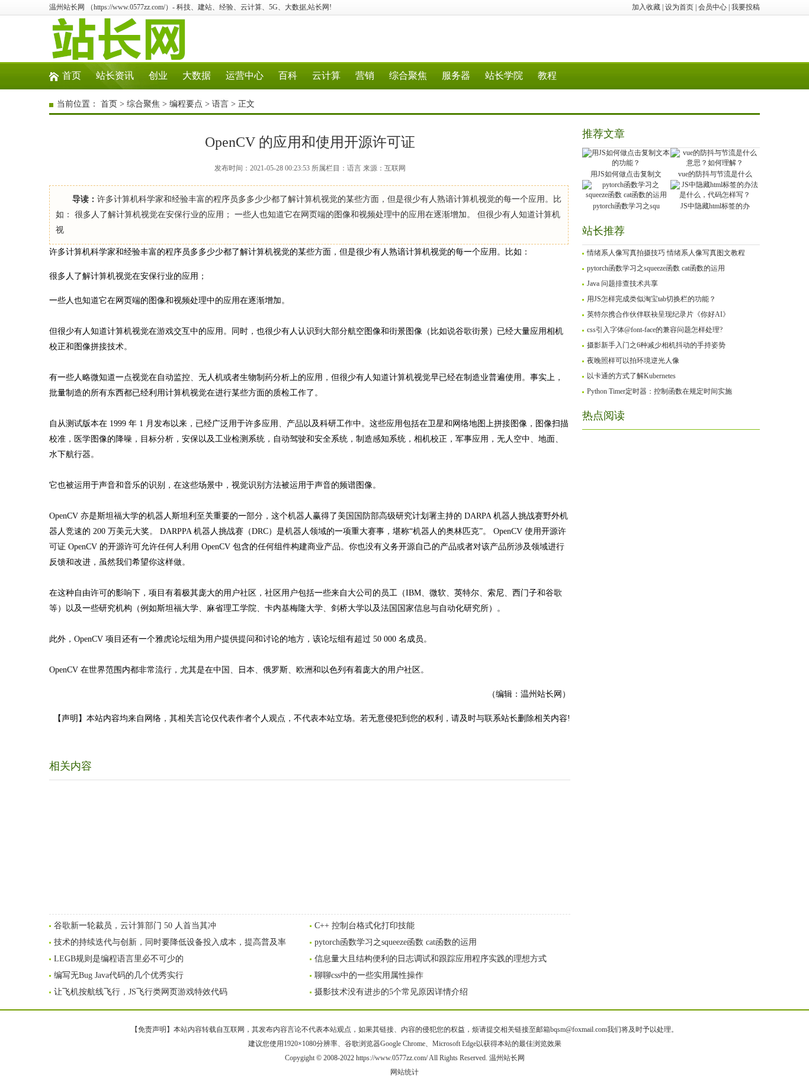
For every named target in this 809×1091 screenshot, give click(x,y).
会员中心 (712, 7)
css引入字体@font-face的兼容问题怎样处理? (655, 330)
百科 (287, 75)
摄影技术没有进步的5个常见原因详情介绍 (391, 991)
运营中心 (245, 75)
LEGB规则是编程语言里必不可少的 (119, 958)
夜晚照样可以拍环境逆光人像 (633, 360)
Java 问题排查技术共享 (622, 283)
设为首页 (679, 7)
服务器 (456, 75)
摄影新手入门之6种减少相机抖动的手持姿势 (656, 345)
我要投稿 (745, 7)
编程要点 (186, 103)
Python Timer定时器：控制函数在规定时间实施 (659, 391)
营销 (364, 75)
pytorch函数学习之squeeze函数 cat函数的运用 (395, 942)
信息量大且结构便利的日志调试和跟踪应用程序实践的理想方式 (430, 958)
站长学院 (504, 75)
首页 (71, 75)
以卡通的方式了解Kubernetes (631, 376)
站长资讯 (115, 75)
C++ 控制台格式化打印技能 (364, 925)
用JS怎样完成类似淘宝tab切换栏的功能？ (651, 299)
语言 (220, 103)
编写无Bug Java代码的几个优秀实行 (119, 975)
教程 (547, 75)
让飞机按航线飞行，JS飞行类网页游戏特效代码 (140, 991)
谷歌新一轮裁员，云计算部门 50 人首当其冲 (135, 925)
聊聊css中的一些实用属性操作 (368, 975)
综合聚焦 (408, 75)
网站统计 (404, 1072)
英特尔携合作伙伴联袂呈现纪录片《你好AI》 (658, 314)
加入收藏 (646, 7)
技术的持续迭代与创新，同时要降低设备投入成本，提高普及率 (170, 942)
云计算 (326, 75)
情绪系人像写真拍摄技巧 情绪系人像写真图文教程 (666, 253)
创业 (158, 75)
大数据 (196, 75)
